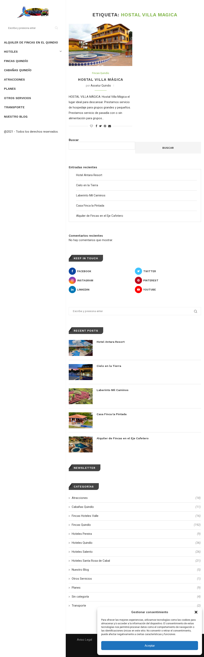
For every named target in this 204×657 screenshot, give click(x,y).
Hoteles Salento (136, 552)
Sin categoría (136, 596)
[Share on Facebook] (96, 126)
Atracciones (14, 79)
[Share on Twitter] (100, 126)
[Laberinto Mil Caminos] (81, 396)
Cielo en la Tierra (87, 185)
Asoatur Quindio (101, 85)
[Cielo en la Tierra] (81, 372)
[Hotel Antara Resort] (81, 348)
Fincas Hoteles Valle (136, 516)
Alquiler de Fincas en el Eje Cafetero (99, 216)
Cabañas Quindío (17, 70)
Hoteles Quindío (136, 543)
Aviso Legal (84, 639)
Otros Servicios (17, 98)
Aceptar (150, 645)
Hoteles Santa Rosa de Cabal (136, 560)
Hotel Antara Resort (89, 175)
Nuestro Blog (15, 116)
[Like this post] (91, 126)
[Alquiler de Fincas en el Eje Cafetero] (81, 444)
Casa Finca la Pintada (90, 205)
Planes (10, 89)
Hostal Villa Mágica (100, 79)
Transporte (14, 107)
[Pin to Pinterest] (105, 126)
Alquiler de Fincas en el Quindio (31, 42)
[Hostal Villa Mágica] (100, 45)
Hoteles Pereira (136, 534)
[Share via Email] (109, 126)
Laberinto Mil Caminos (90, 195)
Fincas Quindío (16, 61)
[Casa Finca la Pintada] (81, 420)
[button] (196, 612)
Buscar (74, 140)
